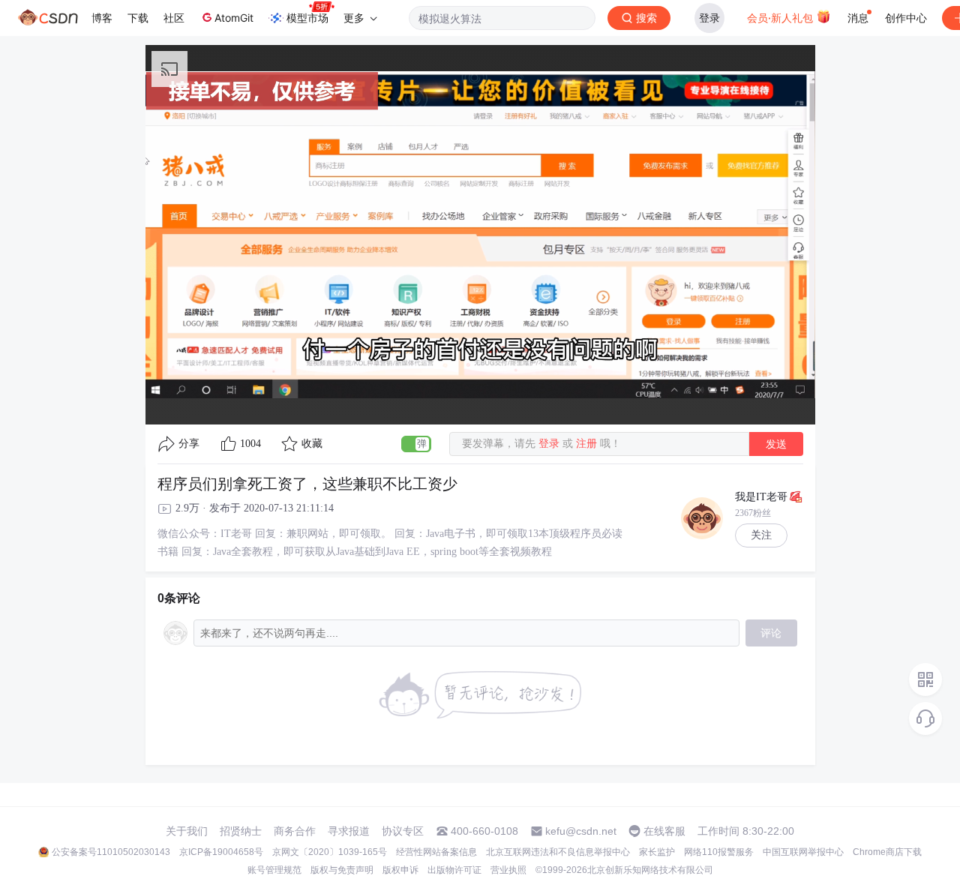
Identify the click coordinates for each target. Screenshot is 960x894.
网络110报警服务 (719, 852)
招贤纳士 (241, 831)
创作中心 (906, 17)
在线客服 (665, 831)
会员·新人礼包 (781, 17)
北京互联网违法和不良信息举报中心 (558, 852)
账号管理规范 (275, 870)
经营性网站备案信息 (436, 852)
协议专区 (403, 831)
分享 (189, 443)
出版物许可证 (455, 870)
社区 (174, 17)
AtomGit (234, 17)
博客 (102, 17)
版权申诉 (400, 870)
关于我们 (187, 831)
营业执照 (508, 870)
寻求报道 (349, 831)
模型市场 (307, 17)
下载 (138, 17)
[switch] (416, 444)
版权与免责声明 (342, 870)
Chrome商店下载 (887, 852)
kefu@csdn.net (580, 831)
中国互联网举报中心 (803, 852)
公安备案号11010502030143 (111, 852)
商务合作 (295, 831)
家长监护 (657, 852)
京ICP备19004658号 (221, 852)
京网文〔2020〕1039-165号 (329, 852)
